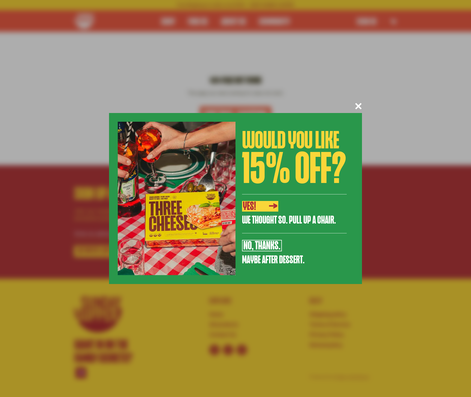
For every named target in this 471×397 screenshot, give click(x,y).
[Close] (358, 106)
